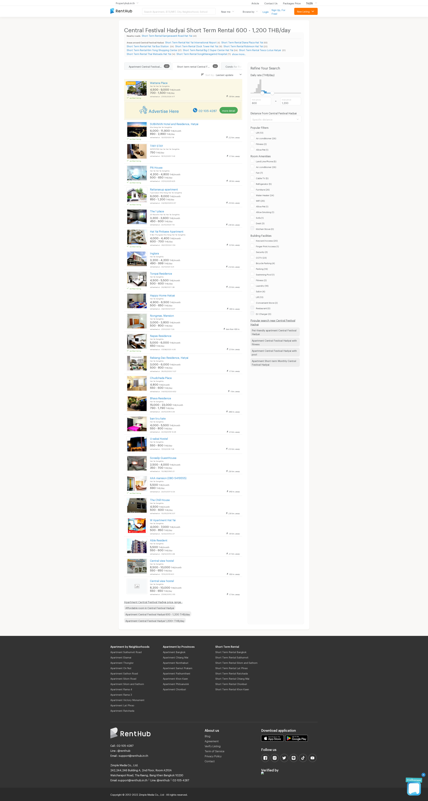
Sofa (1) (260, 217)
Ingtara (154, 253)
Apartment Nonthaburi (175, 662)
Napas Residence (160, 335)
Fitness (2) (261, 143)
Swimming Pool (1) (265, 274)
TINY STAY (156, 145)
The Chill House (160, 499)
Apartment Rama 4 (121, 689)
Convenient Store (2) (267, 302)
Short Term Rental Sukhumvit (231, 657)
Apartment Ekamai (120, 657)
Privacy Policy (213, 756)
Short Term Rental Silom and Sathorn (236, 662)
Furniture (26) (263, 189)
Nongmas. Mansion (162, 315)
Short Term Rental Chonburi (231, 683)
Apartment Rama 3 (121, 694)
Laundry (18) (262, 285)
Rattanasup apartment (164, 189)
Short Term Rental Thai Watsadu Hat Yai (149, 53)
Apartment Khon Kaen (175, 678)
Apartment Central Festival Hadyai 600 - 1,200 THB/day (157, 614)
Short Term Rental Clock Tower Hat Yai (196, 46)
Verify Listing (213, 746)
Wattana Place (159, 82)
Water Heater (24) (265, 195)
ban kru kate (158, 418)
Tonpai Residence (161, 273)
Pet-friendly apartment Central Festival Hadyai (274, 332)
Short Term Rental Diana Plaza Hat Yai (242, 42)
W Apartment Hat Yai (163, 520)
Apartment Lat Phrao (122, 705)
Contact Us (271, 3)
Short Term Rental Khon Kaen (232, 689)
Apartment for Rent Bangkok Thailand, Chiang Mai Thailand (126, 11)
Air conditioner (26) (266, 138)
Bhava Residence (160, 398)
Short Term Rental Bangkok (230, 652)
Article (255, 3)
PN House (156, 167)
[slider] (262, 93)
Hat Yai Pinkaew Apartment (166, 231)
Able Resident (158, 540)
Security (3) (262, 251)
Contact (210, 761)
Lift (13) (259, 132)
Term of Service (214, 751)
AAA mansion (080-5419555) (168, 477)
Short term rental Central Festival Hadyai (198, 66)
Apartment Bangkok (174, 652)
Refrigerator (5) (264, 183)
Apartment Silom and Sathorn (127, 683)
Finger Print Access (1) (267, 246)
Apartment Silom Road (123, 678)
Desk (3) (260, 223)
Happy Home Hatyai (162, 295)
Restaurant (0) (263, 308)
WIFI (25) (260, 200)
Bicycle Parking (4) (265, 263)
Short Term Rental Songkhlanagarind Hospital (202, 53)
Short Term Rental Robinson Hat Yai (243, 46)
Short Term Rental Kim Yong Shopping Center (152, 50)
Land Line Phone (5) (266, 161)
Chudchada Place (161, 377)
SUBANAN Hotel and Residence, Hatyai (174, 123)
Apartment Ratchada (122, 710)
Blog (207, 736)
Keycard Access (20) (267, 240)
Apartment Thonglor (122, 662)
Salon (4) (260, 291)
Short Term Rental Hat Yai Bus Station (148, 46)
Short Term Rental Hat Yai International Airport (191, 42)
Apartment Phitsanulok (176, 683)
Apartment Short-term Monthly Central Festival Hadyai (274, 362)
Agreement (212, 741)
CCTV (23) (261, 257)
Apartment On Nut (120, 668)
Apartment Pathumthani (176, 673)
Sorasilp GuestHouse (163, 457)
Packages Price (292, 3)
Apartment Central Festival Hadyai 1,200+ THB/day (154, 620)
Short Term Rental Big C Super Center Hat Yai (208, 50)
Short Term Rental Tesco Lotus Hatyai (260, 50)
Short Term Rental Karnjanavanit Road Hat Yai (167, 35)
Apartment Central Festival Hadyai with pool (274, 352)
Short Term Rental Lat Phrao (231, 668)
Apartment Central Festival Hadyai (148, 66)
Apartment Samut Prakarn (177, 668)
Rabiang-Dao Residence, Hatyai (169, 357)
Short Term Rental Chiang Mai (232, 678)
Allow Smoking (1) (265, 212)
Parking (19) (262, 268)
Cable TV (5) (262, 178)
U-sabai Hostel (159, 438)
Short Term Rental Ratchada (231, 673)
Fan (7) (259, 172)
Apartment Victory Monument (127, 699)
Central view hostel (162, 560)
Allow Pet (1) (262, 149)
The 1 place (157, 211)
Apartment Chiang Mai (175, 657)
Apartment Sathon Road (124, 673)
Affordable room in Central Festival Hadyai (149, 608)
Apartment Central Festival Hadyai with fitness (274, 342)
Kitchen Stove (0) (265, 228)
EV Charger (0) (263, 313)
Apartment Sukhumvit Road (126, 652)
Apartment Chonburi (174, 689)
